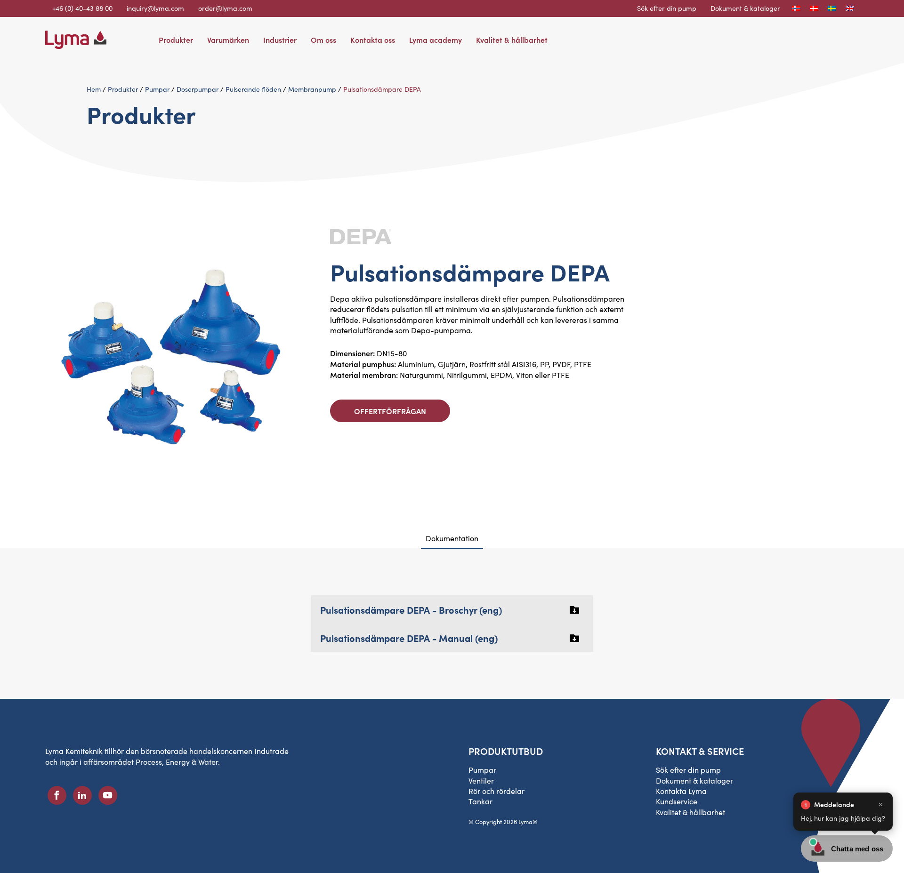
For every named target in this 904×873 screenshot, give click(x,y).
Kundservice (676, 801)
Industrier (280, 39)
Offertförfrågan (390, 411)
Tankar (480, 801)
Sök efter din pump (666, 8)
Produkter (176, 39)
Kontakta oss (372, 39)
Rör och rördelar (496, 791)
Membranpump (312, 89)
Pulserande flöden (253, 89)
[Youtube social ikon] (107, 795)
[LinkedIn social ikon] (82, 795)
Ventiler (481, 780)
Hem (94, 89)
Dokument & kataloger (745, 8)
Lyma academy (435, 39)
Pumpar (157, 89)
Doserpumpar (197, 89)
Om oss (323, 39)
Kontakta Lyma (681, 791)
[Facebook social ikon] (57, 795)
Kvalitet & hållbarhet (512, 39)
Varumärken (228, 39)
